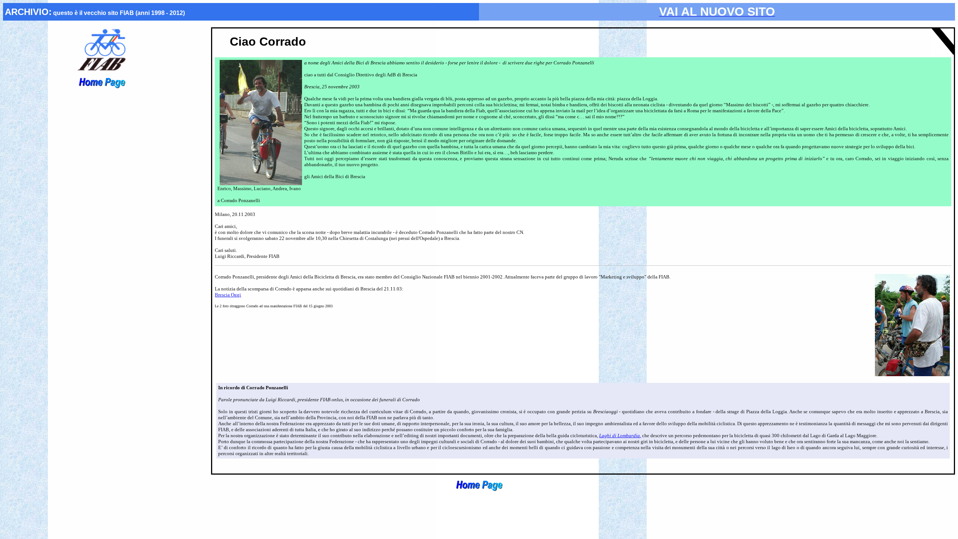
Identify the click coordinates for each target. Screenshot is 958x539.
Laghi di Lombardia (619, 435)
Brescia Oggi (228, 295)
